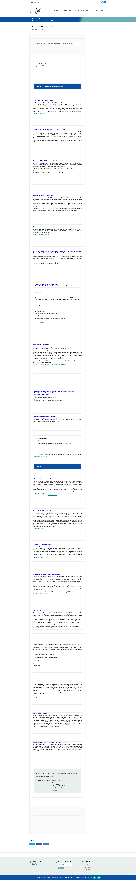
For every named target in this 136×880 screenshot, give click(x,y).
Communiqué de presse (38, 493)
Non (99, 877)
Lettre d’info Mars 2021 (35, 855)
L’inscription (35, 263)
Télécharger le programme (39, 113)
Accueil (31, 20)
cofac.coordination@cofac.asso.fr (57, 789)
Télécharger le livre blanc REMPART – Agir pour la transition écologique (49, 364)
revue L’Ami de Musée (55, 170)
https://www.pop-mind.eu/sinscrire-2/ (44, 627)
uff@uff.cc (69, 443)
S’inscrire (38, 292)
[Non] (134, 877)
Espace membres (36, 2)
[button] (32, 844)
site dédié (69, 626)
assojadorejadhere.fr (52, 495)
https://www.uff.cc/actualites (40, 456)
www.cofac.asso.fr (57, 790)
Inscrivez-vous (39, 557)
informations (39, 144)
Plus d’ (34, 144)
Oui (94, 877)
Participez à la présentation (39, 663)
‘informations (59, 726)
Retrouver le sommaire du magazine (41, 234)
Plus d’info (35, 697)
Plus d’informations (39, 322)
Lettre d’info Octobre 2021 (100, 855)
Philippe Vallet (44, 29)
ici (42, 259)
